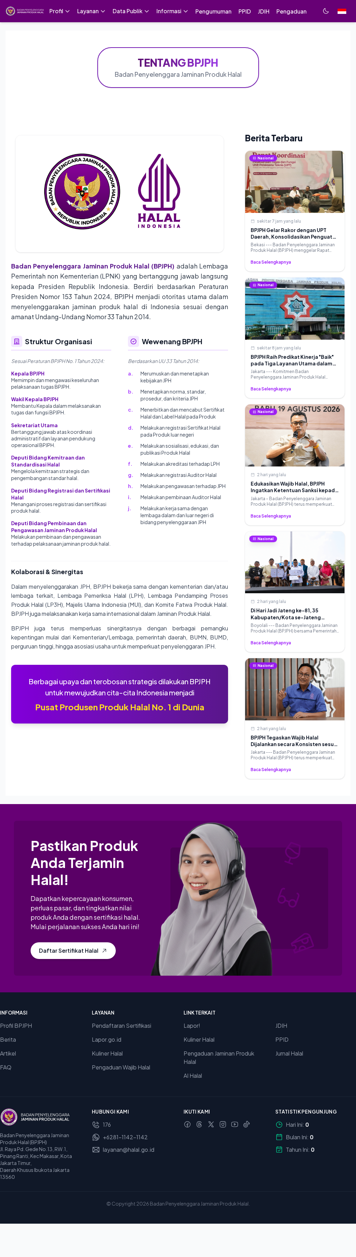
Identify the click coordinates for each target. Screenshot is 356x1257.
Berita (8, 1039)
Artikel (8, 1053)
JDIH (281, 1025)
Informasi (168, 11)
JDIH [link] (263, 11)
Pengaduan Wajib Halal (121, 1067)
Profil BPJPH (16, 1025)
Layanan (88, 11)
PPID (282, 1039)
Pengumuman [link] (213, 11)
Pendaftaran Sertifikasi (121, 1025)
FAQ (5, 1067)
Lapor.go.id (106, 1039)
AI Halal (193, 1075)
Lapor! (192, 1025)
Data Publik (128, 11)
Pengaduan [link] (291, 11)
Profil (56, 11)
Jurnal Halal (289, 1053)
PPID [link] (244, 11)
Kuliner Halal (107, 1053)
